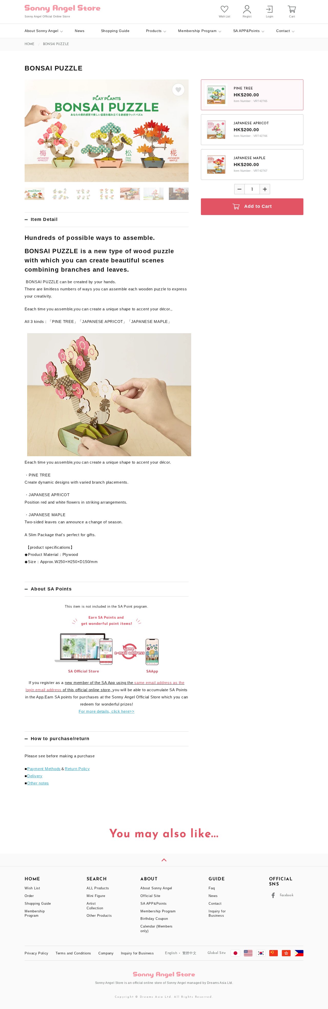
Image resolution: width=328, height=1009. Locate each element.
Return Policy (77, 769)
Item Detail (44, 219)
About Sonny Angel (41, 31)
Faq (212, 888)
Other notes (38, 783)
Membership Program (197, 31)
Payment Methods (44, 769)
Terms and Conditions (73, 953)
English (171, 953)
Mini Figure (96, 896)
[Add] (265, 189)
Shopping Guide (115, 31)
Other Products (99, 916)
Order (29, 896)
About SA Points (51, 589)
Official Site (150, 896)
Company (106, 953)
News (80, 31)
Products (154, 31)
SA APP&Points (246, 31)
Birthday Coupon (154, 919)
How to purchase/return (60, 738)
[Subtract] (239, 189)
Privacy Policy (36, 953)
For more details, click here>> (107, 711)
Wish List (32, 888)
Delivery (35, 776)
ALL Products (98, 888)
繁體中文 (189, 953)
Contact (283, 31)
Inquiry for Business (137, 953)
